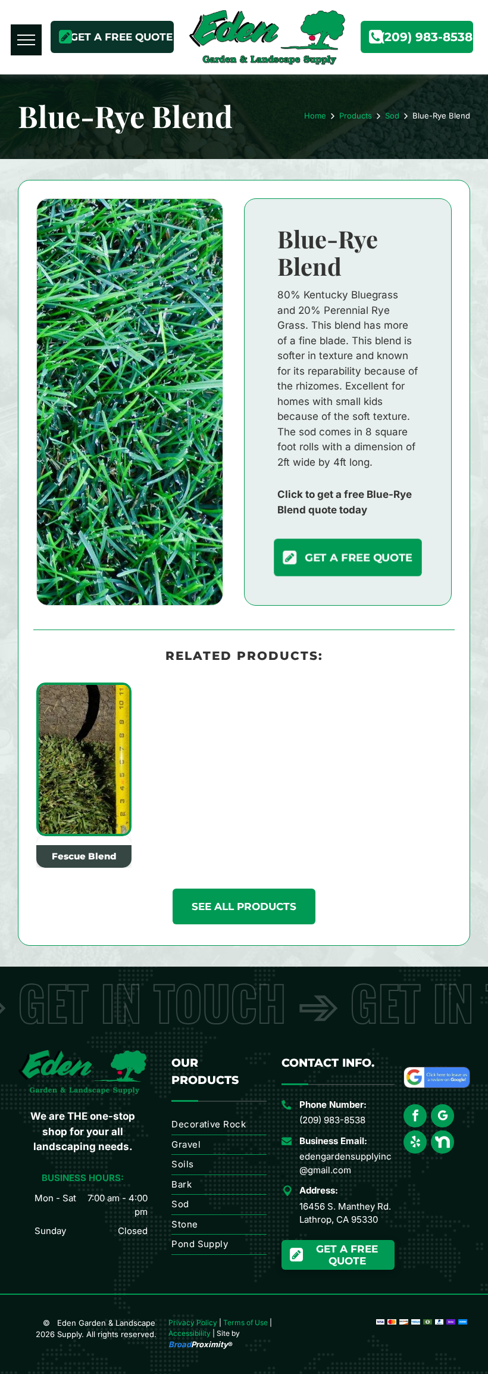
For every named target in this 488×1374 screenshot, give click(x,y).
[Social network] (442, 1143)
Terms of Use (245, 1322)
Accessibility (189, 1333)
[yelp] (415, 1143)
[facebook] (415, 1117)
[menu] (26, 39)
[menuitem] (219, 1125)
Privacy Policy (192, 1322)
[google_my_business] (442, 1117)
